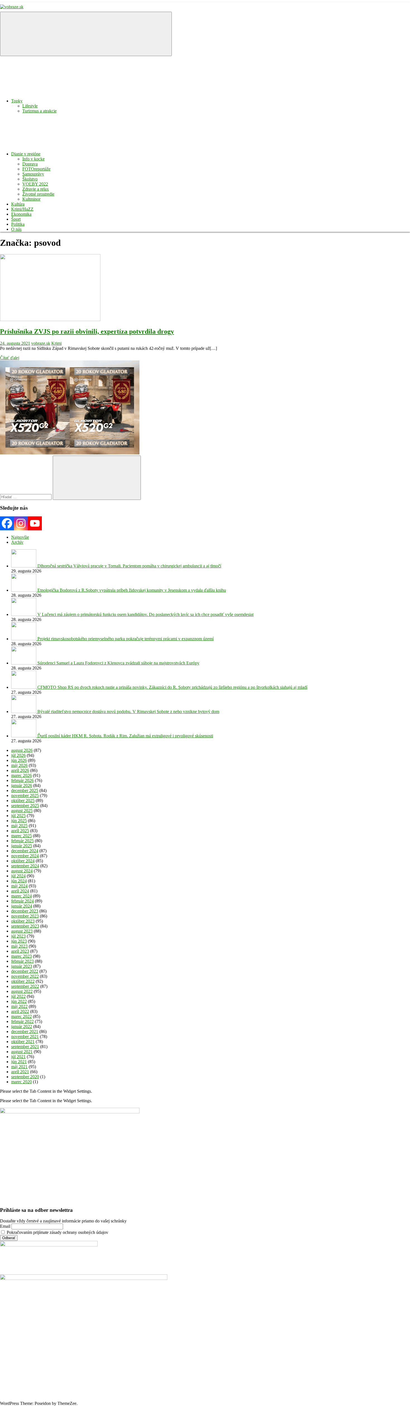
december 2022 (24, 971)
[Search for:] (26, 496)
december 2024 (24, 850)
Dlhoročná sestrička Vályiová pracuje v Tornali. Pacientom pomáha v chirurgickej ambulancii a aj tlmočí (129, 566)
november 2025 (25, 795)
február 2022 (22, 1021)
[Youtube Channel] (35, 523)
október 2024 (23, 860)
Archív (17, 542)
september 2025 (25, 805)
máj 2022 (19, 1006)
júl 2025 (18, 815)
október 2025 (23, 800)
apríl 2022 (20, 1011)
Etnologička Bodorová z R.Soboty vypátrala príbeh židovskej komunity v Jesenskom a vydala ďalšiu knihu (131, 590)
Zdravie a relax (35, 189)
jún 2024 (19, 880)
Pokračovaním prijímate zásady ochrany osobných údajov (57, 1232)
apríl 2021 (20, 1071)
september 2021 (25, 1046)
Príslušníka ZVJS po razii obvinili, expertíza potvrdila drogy (87, 331)
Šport (16, 219)
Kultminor (31, 199)
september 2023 (25, 926)
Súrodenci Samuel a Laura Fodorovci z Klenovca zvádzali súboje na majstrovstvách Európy (118, 663)
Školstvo (30, 179)
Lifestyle (30, 105)
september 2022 (25, 986)
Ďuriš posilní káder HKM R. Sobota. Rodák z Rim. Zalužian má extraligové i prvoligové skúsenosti (125, 735)
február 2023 (22, 961)
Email (5, 1226)
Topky (17, 100)
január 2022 (21, 1026)
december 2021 (24, 1031)
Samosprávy (33, 174)
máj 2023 (19, 946)
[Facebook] (7, 523)
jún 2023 (19, 941)
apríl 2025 (20, 830)
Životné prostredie (38, 194)
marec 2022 (21, 1016)
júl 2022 (18, 996)
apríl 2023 (20, 951)
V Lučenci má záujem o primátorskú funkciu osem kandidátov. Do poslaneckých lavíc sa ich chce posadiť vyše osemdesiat (145, 614)
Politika (18, 224)
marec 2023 (21, 956)
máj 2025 (19, 825)
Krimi (56, 343)
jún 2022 (19, 1001)
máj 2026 (19, 765)
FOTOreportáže (36, 169)
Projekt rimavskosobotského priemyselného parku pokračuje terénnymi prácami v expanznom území (125, 638)
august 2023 (22, 931)
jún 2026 (19, 760)
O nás (16, 229)
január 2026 (21, 785)
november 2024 (25, 855)
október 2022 (23, 981)
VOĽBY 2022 (35, 184)
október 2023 (23, 921)
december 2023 (24, 911)
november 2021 (25, 1036)
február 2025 (22, 840)
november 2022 (25, 976)
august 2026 (22, 750)
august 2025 (22, 810)
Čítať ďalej (9, 357)
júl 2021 (18, 1056)
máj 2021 (19, 1066)
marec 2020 (21, 1081)
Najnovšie (20, 537)
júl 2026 (18, 755)
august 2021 (22, 1051)
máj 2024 (19, 885)
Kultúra (18, 204)
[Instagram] (21, 523)
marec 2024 (21, 896)
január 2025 (21, 845)
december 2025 (24, 790)
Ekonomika (21, 214)
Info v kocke (33, 159)
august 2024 (22, 870)
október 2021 (23, 1041)
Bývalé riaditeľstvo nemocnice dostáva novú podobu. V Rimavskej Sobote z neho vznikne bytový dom (128, 711)
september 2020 (25, 1076)
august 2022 (22, 991)
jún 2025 (19, 820)
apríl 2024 (20, 891)
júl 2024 (18, 875)
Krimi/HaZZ (22, 209)
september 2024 (25, 865)
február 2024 (22, 901)
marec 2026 (21, 775)
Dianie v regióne (25, 153)
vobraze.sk (40, 343)
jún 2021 (19, 1061)
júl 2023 (18, 936)
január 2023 (21, 966)
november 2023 (25, 916)
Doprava (30, 164)
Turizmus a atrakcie (39, 111)
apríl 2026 (20, 770)
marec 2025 (21, 835)
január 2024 (21, 906)
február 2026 (22, 780)
